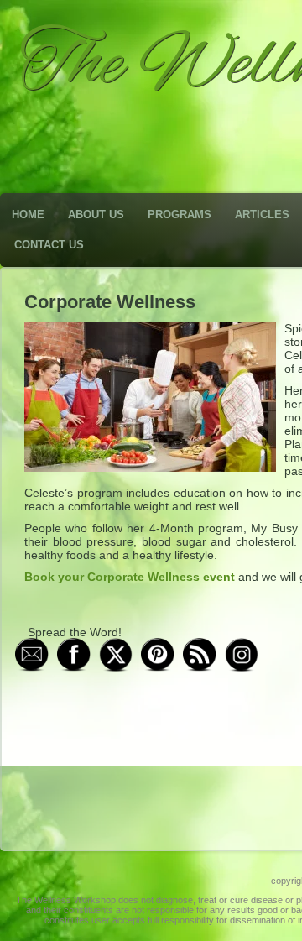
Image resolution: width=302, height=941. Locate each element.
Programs (179, 214)
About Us (96, 214)
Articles (262, 214)
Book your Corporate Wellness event (129, 576)
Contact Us (49, 244)
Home (28, 214)
